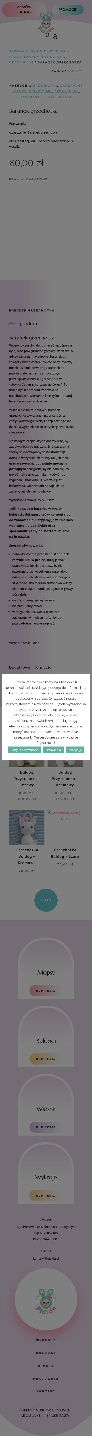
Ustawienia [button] (53, 750)
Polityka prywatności (24, 750)
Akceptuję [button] (75, 750)
